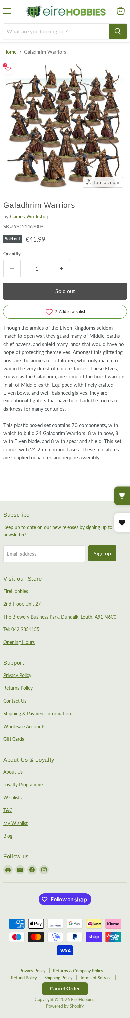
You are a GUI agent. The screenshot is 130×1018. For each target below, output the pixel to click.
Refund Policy (24, 977)
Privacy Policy (17, 675)
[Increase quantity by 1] (61, 268)
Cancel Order (65, 988)
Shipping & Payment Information (37, 713)
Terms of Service (96, 977)
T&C (7, 810)
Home (10, 52)
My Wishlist (15, 823)
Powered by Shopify (65, 1006)
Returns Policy (18, 688)
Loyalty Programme (23, 784)
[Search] (118, 31)
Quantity (12, 253)
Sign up (102, 553)
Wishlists (12, 797)
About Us (13, 772)
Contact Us (14, 701)
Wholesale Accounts (24, 726)
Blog (7, 836)
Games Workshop (29, 216)
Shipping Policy (58, 977)
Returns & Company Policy (78, 970)
